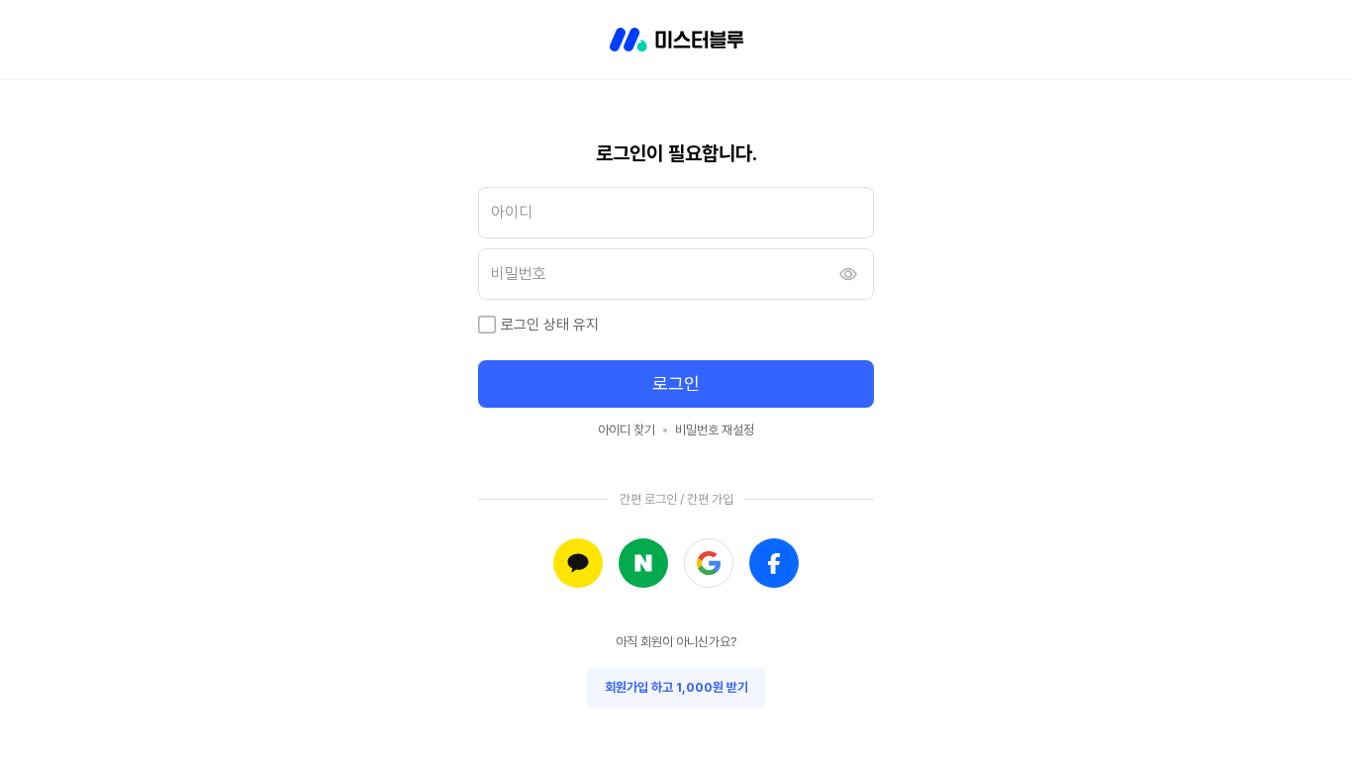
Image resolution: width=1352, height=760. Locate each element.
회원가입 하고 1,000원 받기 (676, 687)
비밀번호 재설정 (714, 430)
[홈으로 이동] (676, 39)
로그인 (676, 383)
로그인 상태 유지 (550, 324)
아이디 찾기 (626, 430)
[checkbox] (487, 324)
